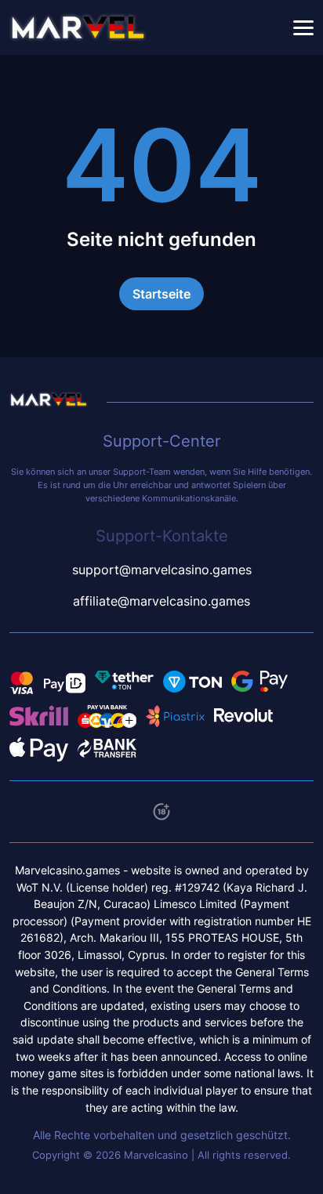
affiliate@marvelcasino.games (161, 601)
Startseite (161, 294)
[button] (303, 28)
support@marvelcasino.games (162, 569)
